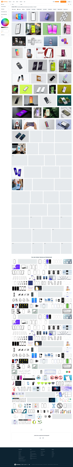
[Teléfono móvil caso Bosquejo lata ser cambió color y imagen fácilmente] (50, 160)
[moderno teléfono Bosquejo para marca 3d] (64, 16)
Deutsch (53, 454)
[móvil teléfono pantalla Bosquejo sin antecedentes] (64, 100)
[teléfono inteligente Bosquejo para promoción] (20, 222)
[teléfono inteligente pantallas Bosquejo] (32, 172)
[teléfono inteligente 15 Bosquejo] (64, 160)
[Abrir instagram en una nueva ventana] (23, 464)
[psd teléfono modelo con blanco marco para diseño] (33, 16)
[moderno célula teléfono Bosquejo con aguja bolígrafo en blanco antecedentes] (63, 53)
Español (53, 452)
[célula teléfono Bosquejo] (17, 124)
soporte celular (66, 9)
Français (53, 455)
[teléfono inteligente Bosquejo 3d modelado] (53, 210)
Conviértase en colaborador (43, 455)
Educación (20, 455)
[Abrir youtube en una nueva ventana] (29, 464)
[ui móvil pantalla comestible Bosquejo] (65, 41)
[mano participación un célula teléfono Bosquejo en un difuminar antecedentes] (33, 29)
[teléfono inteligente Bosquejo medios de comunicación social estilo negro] (19, 41)
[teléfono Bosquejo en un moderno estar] (31, 100)
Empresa (20, 454)
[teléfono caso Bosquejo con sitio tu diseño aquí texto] (35, 222)
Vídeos (17, 1)
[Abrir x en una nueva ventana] (28, 464)
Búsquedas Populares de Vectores (33, 455)
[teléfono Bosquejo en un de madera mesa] (46, 148)
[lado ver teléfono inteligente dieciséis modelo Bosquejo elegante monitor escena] (63, 124)
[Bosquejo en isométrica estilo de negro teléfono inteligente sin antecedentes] (18, 29)
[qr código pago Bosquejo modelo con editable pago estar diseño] (39, 78)
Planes (54, 1)
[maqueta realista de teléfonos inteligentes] (20, 136)
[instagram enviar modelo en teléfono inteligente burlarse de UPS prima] (20, 210)
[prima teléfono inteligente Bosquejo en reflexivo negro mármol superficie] (52, 89)
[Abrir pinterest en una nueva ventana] (25, 464)
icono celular (28, 9)
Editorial (21, 1)
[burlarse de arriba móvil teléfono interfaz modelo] (65, 197)
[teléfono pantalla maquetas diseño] (63, 148)
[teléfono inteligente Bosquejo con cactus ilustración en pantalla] (19, 148)
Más (24, 1)
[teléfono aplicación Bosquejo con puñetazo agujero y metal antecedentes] (41, 235)
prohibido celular (39, 9)
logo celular (45, 9)
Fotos (13, 1)
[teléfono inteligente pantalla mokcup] (28, 185)
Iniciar (69, 1)
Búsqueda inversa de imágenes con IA (21, 458)
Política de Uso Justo (55, 464)
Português (53, 453)
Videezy (20, 453)
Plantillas (14, 9)
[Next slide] (70, 9)
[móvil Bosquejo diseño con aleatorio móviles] (37, 248)
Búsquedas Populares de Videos (33, 458)
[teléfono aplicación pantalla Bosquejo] (36, 160)
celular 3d (54, 9)
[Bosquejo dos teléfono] (40, 89)
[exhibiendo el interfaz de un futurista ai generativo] (66, 210)
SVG (24, 9)
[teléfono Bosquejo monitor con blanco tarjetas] (35, 41)
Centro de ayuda (43, 451)
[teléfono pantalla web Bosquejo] (62, 235)
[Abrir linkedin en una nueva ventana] (24, 464)
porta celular (33, 9)
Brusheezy (20, 451)
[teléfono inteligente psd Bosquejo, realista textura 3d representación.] (66, 172)
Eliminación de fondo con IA (22, 459)
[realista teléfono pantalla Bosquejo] (52, 29)
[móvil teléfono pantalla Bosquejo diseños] (17, 172)
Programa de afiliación (33, 453)
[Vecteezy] (4, 1)
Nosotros (42, 453)
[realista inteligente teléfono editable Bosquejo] (19, 16)
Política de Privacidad (50, 464)
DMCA (31, 452)
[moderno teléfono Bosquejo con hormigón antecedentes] (37, 112)
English (53, 451)
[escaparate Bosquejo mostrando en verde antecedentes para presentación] (64, 89)
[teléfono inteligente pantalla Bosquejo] (47, 16)
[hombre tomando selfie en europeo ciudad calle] (17, 185)
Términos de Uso (45, 464)
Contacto (42, 452)
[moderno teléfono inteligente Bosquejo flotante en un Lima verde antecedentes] (26, 89)
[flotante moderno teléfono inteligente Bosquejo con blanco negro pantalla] (17, 100)
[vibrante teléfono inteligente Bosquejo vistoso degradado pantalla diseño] (17, 53)
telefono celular (60, 9)
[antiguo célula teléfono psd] (19, 66)
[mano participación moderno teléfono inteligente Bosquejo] (29, 53)
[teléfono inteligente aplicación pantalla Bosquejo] (22, 235)
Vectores (10, 1)
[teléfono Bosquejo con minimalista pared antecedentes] (50, 172)
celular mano (50, 9)
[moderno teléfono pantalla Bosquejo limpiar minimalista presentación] (47, 124)
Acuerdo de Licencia (32, 451)
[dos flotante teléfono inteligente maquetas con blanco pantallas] (21, 78)
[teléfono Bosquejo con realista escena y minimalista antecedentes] (52, 248)
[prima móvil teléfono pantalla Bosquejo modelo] (63, 185)
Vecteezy (20, 452)
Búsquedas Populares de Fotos (33, 457)
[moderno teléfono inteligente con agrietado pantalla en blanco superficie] (52, 78)
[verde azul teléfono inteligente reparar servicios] (66, 222)
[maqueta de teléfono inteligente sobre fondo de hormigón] (19, 160)
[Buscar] (68, 4)
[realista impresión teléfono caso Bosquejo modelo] (36, 136)
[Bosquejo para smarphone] (51, 197)
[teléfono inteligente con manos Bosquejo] (21, 248)
